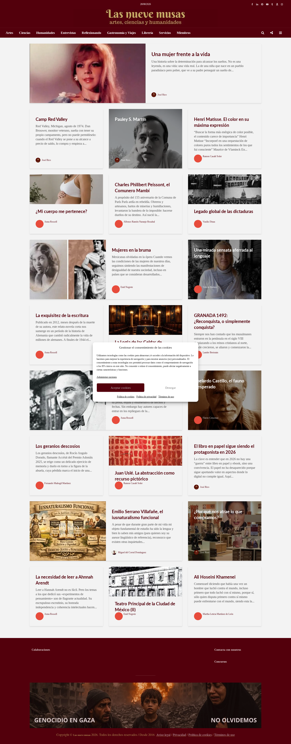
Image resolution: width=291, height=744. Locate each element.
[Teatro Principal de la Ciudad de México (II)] (145, 581)
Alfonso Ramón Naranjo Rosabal (139, 221)
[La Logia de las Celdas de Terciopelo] (145, 319)
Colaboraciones (41, 649)
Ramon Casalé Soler (212, 156)
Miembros (183, 32)
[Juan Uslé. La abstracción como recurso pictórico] (145, 450)
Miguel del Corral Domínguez (131, 552)
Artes (9, 32)
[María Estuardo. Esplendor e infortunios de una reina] (68, 400)
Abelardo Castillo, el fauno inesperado (219, 384)
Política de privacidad (146, 396)
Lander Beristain (210, 352)
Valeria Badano (210, 287)
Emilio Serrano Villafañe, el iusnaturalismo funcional (137, 515)
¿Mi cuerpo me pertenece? (61, 211)
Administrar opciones (107, 377)
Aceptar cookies (121, 387)
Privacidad (179, 735)
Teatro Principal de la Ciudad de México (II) (145, 607)
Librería (147, 32)
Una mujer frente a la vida (180, 54)
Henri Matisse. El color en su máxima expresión (221, 122)
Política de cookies (125, 396)
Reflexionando (91, 32)
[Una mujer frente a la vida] (88, 73)
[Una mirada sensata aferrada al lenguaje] (224, 269)
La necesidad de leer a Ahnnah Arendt (64, 580)
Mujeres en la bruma (131, 250)
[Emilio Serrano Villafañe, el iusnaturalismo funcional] (68, 530)
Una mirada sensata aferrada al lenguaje (223, 253)
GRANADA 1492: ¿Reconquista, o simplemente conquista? (222, 321)
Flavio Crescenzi (210, 417)
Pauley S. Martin (130, 119)
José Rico (162, 94)
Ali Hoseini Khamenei (215, 577)
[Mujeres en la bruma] (68, 269)
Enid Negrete (127, 287)
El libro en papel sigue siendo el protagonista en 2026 (224, 449)
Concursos (220, 661)
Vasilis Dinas (209, 221)
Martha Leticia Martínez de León (218, 614)
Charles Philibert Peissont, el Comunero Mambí (142, 188)
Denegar (170, 387)
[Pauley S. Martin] (145, 138)
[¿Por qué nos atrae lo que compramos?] (224, 530)
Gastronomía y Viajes (121, 32)
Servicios (165, 32)
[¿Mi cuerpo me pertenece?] (66, 189)
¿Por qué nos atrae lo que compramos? (218, 515)
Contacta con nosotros (227, 649)
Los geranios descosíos (58, 446)
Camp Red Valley (52, 119)
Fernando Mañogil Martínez (57, 483)
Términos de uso (166, 396)
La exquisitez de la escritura (62, 315)
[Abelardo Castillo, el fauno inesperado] (224, 400)
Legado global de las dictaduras (223, 211)
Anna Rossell (50, 221)
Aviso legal (163, 735)
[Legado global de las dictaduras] (224, 189)
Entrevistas (68, 32)
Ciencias (24, 32)
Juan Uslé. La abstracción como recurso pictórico (145, 476)
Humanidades (45, 32)
